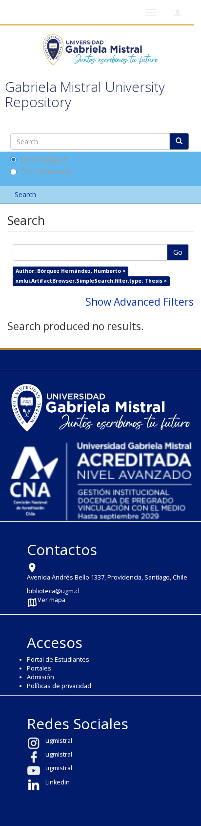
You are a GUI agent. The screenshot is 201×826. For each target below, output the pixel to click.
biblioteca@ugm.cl (53, 591)
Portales (39, 668)
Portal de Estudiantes (58, 659)
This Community (46, 171)
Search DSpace (44, 159)
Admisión (40, 677)
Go (177, 252)
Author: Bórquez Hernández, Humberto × (70, 271)
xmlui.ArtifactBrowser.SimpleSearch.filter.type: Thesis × (91, 280)
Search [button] (26, 194)
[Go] (179, 141)
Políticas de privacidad (59, 686)
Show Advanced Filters (139, 302)
